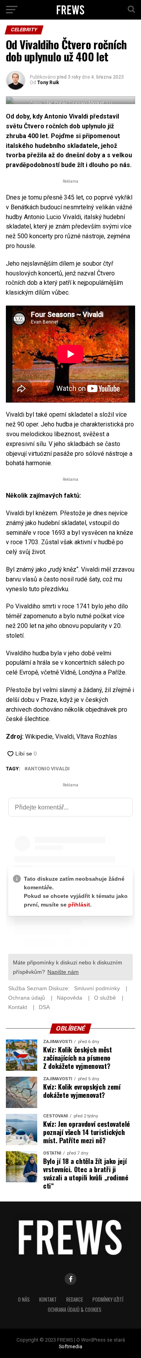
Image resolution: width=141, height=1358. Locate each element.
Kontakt (48, 1299)
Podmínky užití (107, 1299)
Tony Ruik (48, 82)
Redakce (74, 1299)
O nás (24, 1299)
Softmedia (70, 1346)
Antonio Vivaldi (48, 769)
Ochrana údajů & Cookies (74, 1309)
